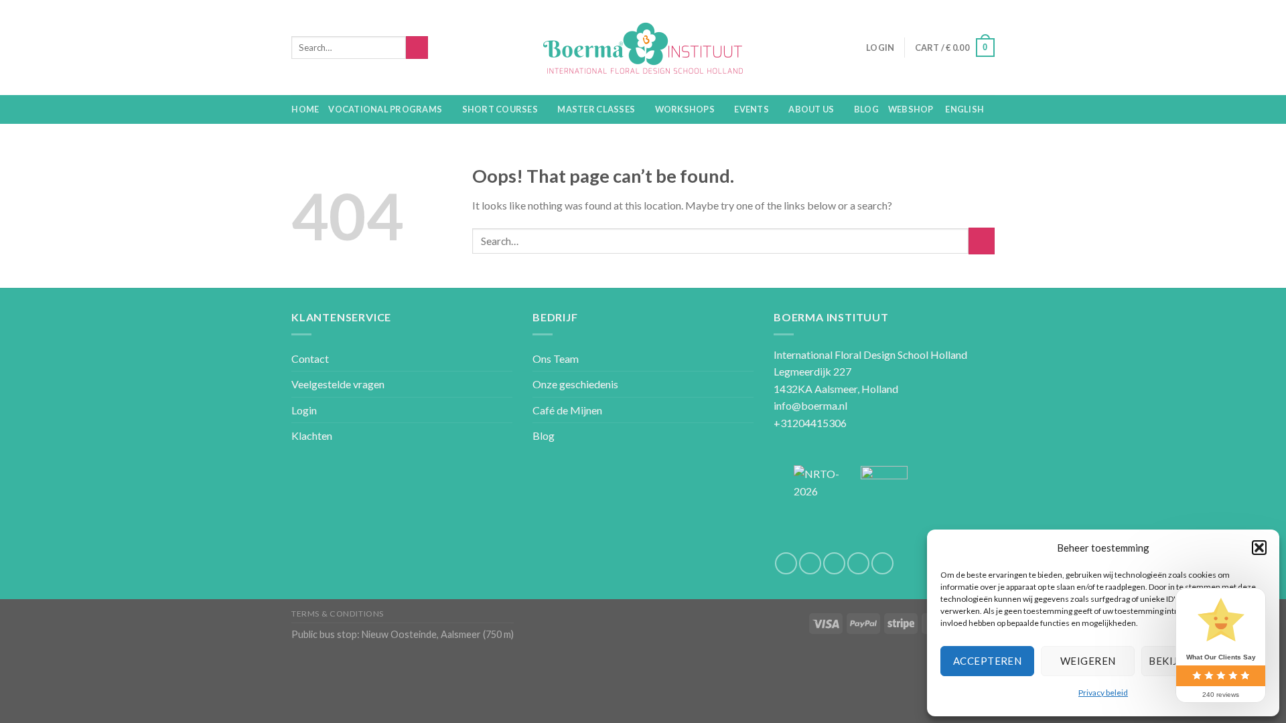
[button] (1259, 547)
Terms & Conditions (337, 614)
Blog (866, 109)
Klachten (311, 435)
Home (305, 109)
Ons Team (555, 358)
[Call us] (858, 563)
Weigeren (1088, 661)
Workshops (685, 109)
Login (304, 410)
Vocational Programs (385, 109)
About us (811, 109)
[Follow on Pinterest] (882, 563)
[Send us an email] (834, 563)
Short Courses (500, 109)
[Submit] (982, 241)
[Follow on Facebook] (786, 563)
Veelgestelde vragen (337, 384)
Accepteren (987, 661)
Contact (310, 358)
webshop (911, 109)
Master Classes (596, 109)
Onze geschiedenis (575, 384)
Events (751, 109)
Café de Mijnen (567, 410)
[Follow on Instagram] (810, 563)
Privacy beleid (1103, 693)
